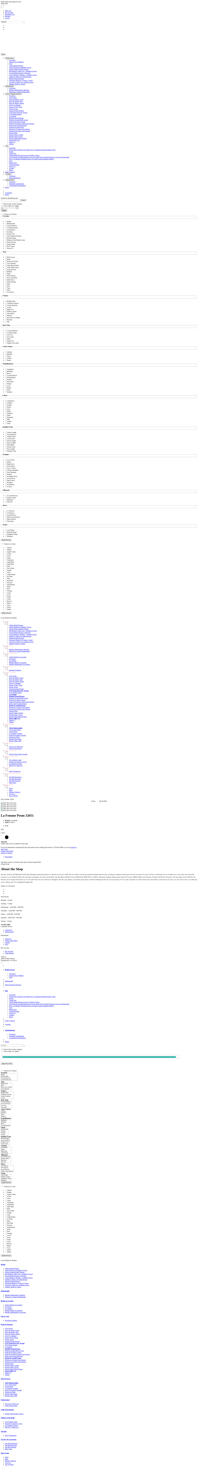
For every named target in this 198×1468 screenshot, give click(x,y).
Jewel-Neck (11, 466)
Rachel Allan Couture (16, 713)
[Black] (6, 837)
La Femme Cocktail (15, 733)
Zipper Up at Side (13, 343)
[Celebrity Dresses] (7, 1094)
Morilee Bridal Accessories (18, 663)
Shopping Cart (9, 14)
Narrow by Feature (10, 214)
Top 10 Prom (13, 796)
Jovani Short (13, 732)
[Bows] (5, 1124)
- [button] (6, 623)
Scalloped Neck (12, 476)
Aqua (9, 558)
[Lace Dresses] (6, 1089)
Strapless (10, 482)
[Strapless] (6, 1180)
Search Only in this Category (12, 204)
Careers (7, 942)
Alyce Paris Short (15, 730)
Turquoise (10, 560)
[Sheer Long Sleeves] (7, 1171)
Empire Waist (11, 498)
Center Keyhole (12, 305)
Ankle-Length (11, 432)
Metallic (9, 354)
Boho (9, 259)
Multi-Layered (11, 311)
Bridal (9, 221)
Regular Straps (12, 532)
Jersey (9, 407)
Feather (9, 379)
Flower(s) (10, 382)
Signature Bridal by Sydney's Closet (21, 640)
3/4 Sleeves (10, 513)
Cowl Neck (11, 460)
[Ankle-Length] (5, 1138)
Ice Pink (9, 576)
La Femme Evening (15, 764)
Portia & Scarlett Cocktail (17, 735)
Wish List (8, 11)
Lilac (8, 572)
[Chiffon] (4, 1131)
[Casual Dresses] (9, 1078)
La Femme (13, 694)
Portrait (9, 474)
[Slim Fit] (6, 1162)
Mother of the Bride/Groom (16, 240)
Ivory (9, 595)
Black (9, 603)
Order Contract (10, 1021)
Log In (7, 18)
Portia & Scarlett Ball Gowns (18, 698)
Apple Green (11, 552)
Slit (8, 322)
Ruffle (9, 388)
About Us (8, 939)
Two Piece (10, 292)
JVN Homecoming (15, 693)
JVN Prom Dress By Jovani (18, 691)
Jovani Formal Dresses (16, 689)
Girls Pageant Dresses (14, 236)
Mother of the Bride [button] (8, 1418)
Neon (9, 356)
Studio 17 (12, 720)
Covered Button (12, 331)
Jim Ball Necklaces (15, 777)
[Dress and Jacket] (6, 1087)
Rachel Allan (13, 711)
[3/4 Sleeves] (7, 1168)
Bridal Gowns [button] (10, 970)
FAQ (6, 944)
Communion (11, 230)
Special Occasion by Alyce (18, 762)
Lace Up (10, 335)
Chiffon (9, 403)
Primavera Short (14, 737)
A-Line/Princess (12, 496)
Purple (9, 570)
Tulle (8, 423)
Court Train (11, 439)
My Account (9, 12)
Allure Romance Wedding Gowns (20, 627)
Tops (8, 288)
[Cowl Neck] (6, 1148)
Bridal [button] (3, 1264)
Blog (10, 790)
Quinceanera (11, 244)
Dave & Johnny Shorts (16, 681)
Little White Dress (13, 267)
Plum (9, 587)
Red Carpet (10, 246)
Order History (9, 953)
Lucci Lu (12, 794)
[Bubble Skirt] (7, 1093)
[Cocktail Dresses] (9, 1080)
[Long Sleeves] (7, 1169)
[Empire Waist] (6, 1158)
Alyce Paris (13, 676)
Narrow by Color (9, 544)
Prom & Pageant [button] (7, 1324)
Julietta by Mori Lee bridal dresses (20, 636)
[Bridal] (9, 1074)
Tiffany (11, 722)
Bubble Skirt (11, 301)
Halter (9, 462)
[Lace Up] (6, 1105)
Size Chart (4, 849)
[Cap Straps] (6, 1175)
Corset (9, 307)
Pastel (9, 360)
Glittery (9, 352)
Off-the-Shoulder (12, 470)
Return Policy (9, 932)
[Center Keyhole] (7, 1096)
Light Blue (10, 562)
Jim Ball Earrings (14, 781)
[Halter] (6, 1149)
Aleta (11, 788)
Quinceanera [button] (5, 1400)
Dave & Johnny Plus (16, 680)
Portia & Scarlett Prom (17, 705)
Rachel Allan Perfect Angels (18, 754)
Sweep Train (11, 447)
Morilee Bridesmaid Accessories (19, 664)
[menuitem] (101, 11)
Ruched (9, 320)
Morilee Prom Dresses (16, 696)
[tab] (101, 632)
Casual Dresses (12, 226)
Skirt (8, 284)
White (9, 609)
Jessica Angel (13, 687)
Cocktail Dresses (12, 228)
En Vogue (12, 659)
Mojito (9, 550)
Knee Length (11, 443)
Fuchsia (9, 582)
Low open (10, 337)
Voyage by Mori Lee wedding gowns (21, 642)
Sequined (10, 417)
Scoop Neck (11, 478)
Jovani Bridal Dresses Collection (19, 633)
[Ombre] (3, 1116)
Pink (8, 578)
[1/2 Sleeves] (7, 1166)
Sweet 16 (10, 248)
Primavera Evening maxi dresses (19, 709)
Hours (7, 1042)
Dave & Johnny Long (16, 678)
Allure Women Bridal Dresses (19, 629)
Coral (9, 593)
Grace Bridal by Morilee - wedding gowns (23, 634)
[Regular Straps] (6, 1177)
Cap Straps (10, 530)
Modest (9, 271)
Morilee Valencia (14, 792)
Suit (8, 286)
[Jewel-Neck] (6, 1153)
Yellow (9, 548)
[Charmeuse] (4, 1129)
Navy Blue (10, 568)
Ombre (9, 358)
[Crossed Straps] (6, 1104)
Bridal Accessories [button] (7, 1301)
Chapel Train (11, 436)
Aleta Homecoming (15, 728)
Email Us (74, 847)
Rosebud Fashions (15, 670)
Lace (8, 386)
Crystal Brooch (12, 375)
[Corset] (7, 1098)
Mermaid (10, 500)
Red (8, 589)
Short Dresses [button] (5, 1379)
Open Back (10, 313)
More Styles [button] (5, 1453)
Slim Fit (9, 502)
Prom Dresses (11, 242)
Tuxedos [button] (4, 1431)
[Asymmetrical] (5, 1140)
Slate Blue (10, 564)
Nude (9, 597)
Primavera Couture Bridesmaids (19, 651)
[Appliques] (5, 1120)
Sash (8, 390)
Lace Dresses (11, 263)
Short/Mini (10, 445)
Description (8, 857)
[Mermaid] (6, 1160)
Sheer (9, 339)
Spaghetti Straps (12, 534)
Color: (3, 833)
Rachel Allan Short (15, 739)
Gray (8, 605)
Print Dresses (11, 276)
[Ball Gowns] (6, 1084)
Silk (8, 419)
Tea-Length (11, 449)
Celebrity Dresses (12, 303)
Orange (9, 591)
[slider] (177, 1056)
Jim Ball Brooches (15, 779)
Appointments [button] (10, 1030)
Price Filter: (8, 206)
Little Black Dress (13, 265)
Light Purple (11, 574)
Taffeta (9, 421)
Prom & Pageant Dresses (13, 985)
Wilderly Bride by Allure (17, 644)
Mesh (9, 411)
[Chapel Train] (5, 1142)
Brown (9, 601)
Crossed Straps (12, 333)
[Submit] (24, 22)
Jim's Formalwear (15, 771)
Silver (9, 607)
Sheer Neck (11, 480)
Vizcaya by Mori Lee (16, 747)
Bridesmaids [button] (5, 1291)
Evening (9, 232)
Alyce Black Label (15, 760)
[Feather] (4, 1133)
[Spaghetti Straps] (6, 1178)
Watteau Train (11, 451)
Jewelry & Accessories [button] (8, 1439)
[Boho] (6, 1085)
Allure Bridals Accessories (17, 657)
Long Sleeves (11, 515)
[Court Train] (5, 1144)
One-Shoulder (11, 472)
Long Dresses (11, 269)
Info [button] (6, 991)
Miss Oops (12, 783)
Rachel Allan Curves (16, 715)
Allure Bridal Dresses (16, 625)
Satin (8, 415)
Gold (8, 599)
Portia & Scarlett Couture (17, 700)
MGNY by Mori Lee (16, 765)
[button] (10, 58)
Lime (9, 556)
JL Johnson (12, 661)
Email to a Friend (6, 853)
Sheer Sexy (10, 280)
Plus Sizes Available (13, 318)
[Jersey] (4, 1135)
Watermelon (11, 585)
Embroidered (11, 377)
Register (7, 16)
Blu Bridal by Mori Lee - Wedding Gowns (23, 631)
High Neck (10, 464)
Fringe (9, 384)
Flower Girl (11, 234)
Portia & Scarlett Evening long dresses (21, 702)
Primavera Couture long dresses (19, 707)
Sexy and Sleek (12, 278)
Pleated (9, 315)
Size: (2, 829)
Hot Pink (10, 580)
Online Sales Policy (7, 851)
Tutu (8, 290)
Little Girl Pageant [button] (7, 1410)
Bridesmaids (11, 223)
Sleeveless (10, 521)
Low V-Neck (11, 468)
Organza (10, 413)
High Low (10, 309)
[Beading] (5, 1122)
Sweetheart (10, 484)
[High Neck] (6, 1151)
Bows (9, 373)
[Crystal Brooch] (5, 1125)
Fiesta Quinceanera (15, 748)
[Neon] (3, 1114)
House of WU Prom (15, 685)
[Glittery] (3, 1111)
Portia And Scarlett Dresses (18, 704)
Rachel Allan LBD (15, 741)
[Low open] (6, 1107)
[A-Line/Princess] (6, 1157)
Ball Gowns (11, 257)
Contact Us (8, 930)
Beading (9, 371)
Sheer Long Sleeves (13, 517)
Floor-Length (11, 441)
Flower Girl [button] (5, 1316)
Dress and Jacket (12, 261)
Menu (3, 54)
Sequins (9, 392)
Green (9, 554)
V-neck (9, 487)
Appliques (10, 369)
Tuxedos (8, 1024)
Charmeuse (10, 401)
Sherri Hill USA (14, 718)
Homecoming (11, 238)
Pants (9, 274)
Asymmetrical (11, 434)
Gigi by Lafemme (15, 683)
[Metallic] (3, 1113)
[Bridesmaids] (9, 1076)
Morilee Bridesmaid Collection (19, 649)
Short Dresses (11, 282)
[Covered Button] (6, 1102)
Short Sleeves (11, 519)
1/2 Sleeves (10, 511)
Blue (8, 566)
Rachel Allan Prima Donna (18, 717)
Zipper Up (10, 341)
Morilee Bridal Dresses (16, 638)
